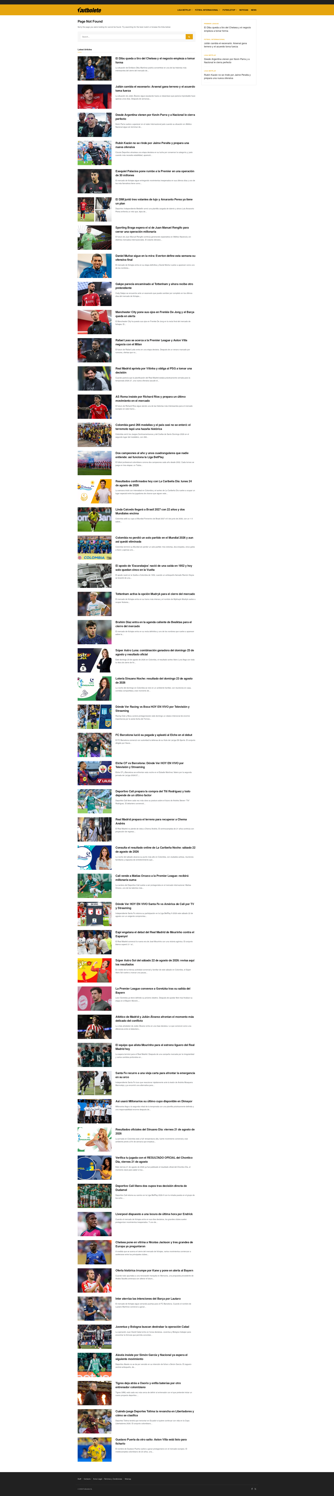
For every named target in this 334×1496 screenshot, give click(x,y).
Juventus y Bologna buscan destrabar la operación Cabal (152, 1326)
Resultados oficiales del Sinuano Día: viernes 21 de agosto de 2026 (155, 1131)
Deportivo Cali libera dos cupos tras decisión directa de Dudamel (151, 1188)
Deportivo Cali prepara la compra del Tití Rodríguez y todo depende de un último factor (152, 793)
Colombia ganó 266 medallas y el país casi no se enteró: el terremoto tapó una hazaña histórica (152, 427)
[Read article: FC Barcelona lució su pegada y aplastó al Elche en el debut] (95, 745)
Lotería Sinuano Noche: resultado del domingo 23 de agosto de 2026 (154, 680)
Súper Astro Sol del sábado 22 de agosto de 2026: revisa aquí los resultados (154, 962)
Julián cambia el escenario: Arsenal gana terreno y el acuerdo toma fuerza (155, 88)
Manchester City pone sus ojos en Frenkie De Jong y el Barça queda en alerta (154, 314)
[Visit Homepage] (89, 10)
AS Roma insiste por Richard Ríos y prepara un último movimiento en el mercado (150, 398)
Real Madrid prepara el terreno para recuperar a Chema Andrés (151, 821)
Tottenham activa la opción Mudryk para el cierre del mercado (155, 594)
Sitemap (128, 1479)
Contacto (87, 1479)
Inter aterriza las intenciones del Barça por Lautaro (148, 1298)
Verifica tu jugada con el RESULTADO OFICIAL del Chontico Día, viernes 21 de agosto (153, 1159)
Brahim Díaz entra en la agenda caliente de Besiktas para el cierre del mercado (153, 624)
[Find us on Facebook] (252, 1489)
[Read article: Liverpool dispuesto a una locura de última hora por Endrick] (95, 1224)
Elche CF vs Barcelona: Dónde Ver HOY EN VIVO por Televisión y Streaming (149, 765)
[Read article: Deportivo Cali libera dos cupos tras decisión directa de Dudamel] (95, 1196)
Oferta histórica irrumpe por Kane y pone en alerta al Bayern (154, 1270)
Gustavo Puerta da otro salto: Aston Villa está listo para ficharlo (151, 1441)
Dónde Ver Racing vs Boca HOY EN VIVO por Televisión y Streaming (152, 708)
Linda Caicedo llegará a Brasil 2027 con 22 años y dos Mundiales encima (150, 511)
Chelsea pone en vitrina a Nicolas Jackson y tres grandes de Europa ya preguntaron (154, 1244)
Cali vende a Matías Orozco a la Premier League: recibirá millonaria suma (151, 878)
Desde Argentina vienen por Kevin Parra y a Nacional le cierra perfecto (155, 117)
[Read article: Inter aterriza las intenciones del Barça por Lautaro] (95, 1309)
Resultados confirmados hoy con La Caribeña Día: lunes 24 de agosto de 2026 (153, 483)
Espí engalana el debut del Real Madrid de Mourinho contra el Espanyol (154, 934)
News (253, 10)
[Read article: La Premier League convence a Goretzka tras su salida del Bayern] (95, 998)
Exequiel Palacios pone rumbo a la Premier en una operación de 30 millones (154, 173)
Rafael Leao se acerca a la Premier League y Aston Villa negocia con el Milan (151, 342)
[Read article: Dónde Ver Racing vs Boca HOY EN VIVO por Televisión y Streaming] (95, 717)
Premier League (211, 24)
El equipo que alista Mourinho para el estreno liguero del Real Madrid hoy (155, 1047)
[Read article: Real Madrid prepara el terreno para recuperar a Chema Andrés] (95, 829)
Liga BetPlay (210, 55)
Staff (79, 1479)
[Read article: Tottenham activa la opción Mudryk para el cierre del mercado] (95, 604)
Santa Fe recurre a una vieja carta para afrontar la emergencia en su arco (155, 1075)
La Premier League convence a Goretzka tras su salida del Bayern (152, 990)
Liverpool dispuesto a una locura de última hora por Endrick (154, 1214)
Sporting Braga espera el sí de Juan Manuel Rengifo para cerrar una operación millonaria (152, 229)
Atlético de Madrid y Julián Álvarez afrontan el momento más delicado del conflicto (154, 1019)
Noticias (243, 10)
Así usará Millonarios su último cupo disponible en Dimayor (153, 1101)
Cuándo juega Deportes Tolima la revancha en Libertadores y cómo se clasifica (154, 1413)
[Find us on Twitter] (255, 1489)
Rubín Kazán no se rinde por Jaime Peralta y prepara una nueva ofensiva (152, 145)
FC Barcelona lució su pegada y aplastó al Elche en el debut (153, 735)
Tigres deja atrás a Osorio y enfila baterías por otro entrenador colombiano (148, 1385)
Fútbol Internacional (206, 10)
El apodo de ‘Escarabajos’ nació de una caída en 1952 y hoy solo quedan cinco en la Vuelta (153, 567)
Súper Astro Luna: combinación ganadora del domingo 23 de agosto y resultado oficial (154, 652)
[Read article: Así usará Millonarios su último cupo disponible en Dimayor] (95, 1111)
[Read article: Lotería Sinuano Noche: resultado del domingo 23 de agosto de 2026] (95, 688)
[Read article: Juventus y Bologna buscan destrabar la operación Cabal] (95, 1337)
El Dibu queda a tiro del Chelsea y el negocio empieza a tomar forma (155, 60)
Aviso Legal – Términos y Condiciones (107, 1479)
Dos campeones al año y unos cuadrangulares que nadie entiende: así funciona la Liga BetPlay (151, 455)
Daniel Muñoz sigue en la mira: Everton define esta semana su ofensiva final (155, 258)
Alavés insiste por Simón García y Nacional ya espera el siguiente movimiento (151, 1357)
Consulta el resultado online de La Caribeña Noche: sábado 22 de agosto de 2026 (155, 849)
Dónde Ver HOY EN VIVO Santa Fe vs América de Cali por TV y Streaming (154, 906)
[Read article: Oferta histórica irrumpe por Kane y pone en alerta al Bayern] (95, 1280)
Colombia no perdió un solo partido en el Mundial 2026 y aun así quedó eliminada (154, 539)
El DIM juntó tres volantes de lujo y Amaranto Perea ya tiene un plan (154, 201)
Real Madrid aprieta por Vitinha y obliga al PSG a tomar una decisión (153, 370)
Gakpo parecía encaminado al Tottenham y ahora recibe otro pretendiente (154, 286)
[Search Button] (189, 36)
